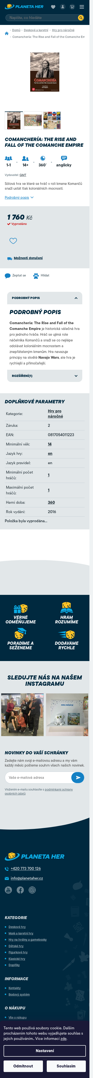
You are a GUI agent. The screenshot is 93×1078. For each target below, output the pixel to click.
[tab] (44, 376)
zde (64, 1039)
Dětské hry (16, 946)
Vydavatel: (15, 174)
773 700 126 (26, 869)
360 (51, 502)
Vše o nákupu (17, 1017)
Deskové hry (17, 926)
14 (50, 444)
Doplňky (14, 965)
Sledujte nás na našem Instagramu (44, 680)
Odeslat (77, 777)
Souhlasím (66, 1066)
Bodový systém (19, 994)
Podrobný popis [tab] (26, 297)
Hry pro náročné (55, 414)
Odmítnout (23, 1066)
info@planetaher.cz (27, 878)
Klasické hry (17, 958)
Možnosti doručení (28, 258)
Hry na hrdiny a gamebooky (28, 939)
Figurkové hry (18, 952)
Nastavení (45, 1051)
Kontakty (15, 988)
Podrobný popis (17, 197)
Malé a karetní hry (21, 933)
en (50, 454)
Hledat (81, 18)
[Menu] (82, 7)
